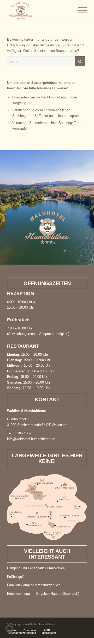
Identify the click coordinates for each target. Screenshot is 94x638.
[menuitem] (80, 10)
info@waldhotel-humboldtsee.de (31, 439)
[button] (9, 628)
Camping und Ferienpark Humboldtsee (36, 568)
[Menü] (80, 10)
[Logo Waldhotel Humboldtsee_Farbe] (39, 10)
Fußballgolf (15, 577)
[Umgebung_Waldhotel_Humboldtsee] (47, 507)
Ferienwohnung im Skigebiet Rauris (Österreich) (43, 594)
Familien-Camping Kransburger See (34, 585)
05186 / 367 (22, 433)
